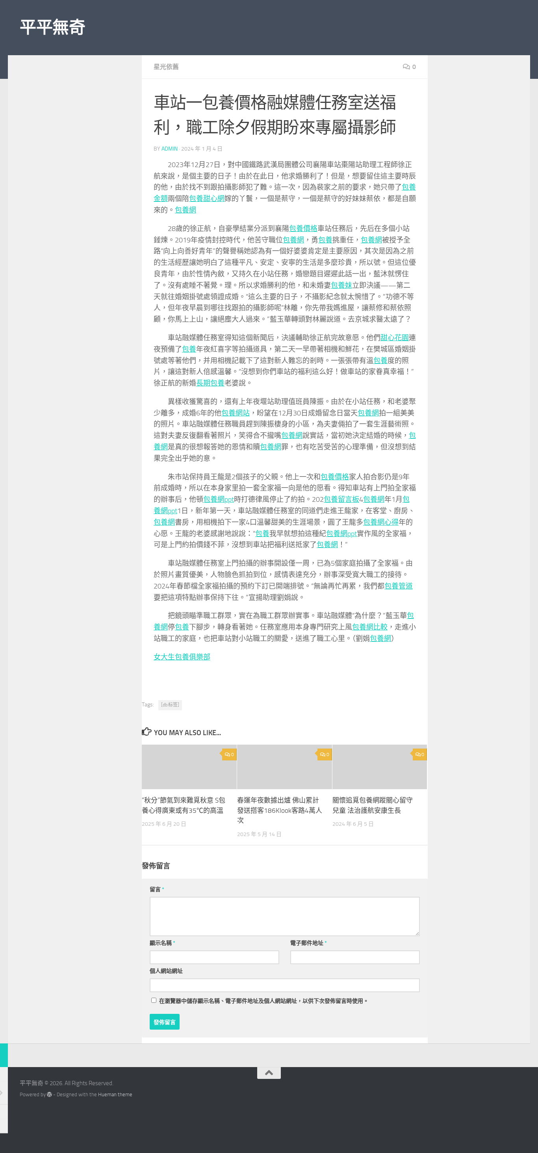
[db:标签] (170, 705)
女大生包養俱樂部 (182, 657)
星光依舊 (166, 67)
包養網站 (235, 413)
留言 (157, 889)
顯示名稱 (162, 943)
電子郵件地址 (308, 943)
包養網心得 (381, 522)
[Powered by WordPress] (49, 1094)
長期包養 (210, 383)
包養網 (185, 210)
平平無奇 (52, 27)
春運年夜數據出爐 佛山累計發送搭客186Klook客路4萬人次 (279, 810)
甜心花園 (394, 337)
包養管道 (398, 586)
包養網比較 (370, 627)
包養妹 (341, 285)
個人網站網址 (166, 971)
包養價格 (303, 228)
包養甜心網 (206, 198)
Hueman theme (115, 1094)
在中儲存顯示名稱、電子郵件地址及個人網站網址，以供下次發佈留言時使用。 (264, 1001)
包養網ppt (218, 499)
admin (169, 148)
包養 (325, 240)
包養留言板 (341, 499)
